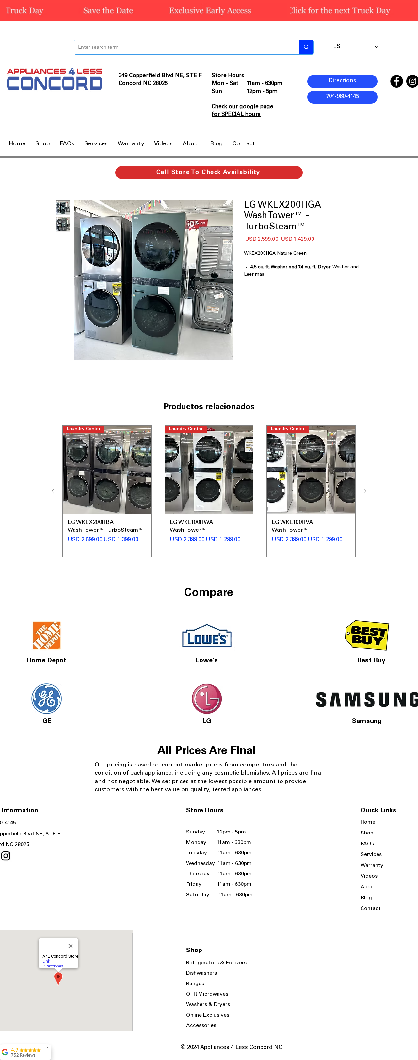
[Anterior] (53, 491)
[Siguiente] (365, 491)
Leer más (254, 274)
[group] (209, 491)
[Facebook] (396, 81)
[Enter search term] (306, 47)
